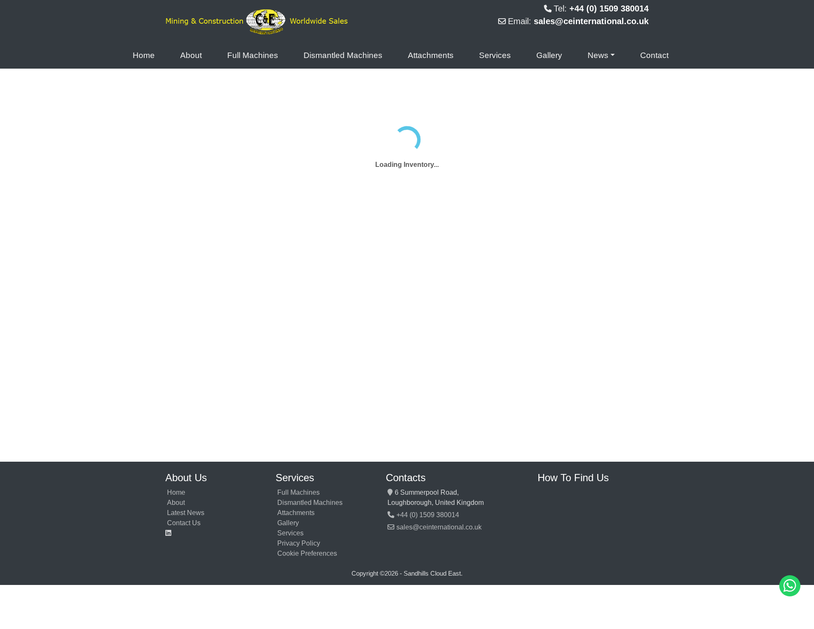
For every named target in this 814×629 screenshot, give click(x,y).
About (191, 55)
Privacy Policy (298, 543)
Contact (654, 55)
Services (495, 55)
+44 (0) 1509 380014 (427, 514)
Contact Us (184, 522)
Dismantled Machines (343, 55)
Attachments (431, 55)
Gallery (549, 55)
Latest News (185, 512)
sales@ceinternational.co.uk (439, 527)
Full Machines (252, 55)
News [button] (598, 55)
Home (144, 55)
